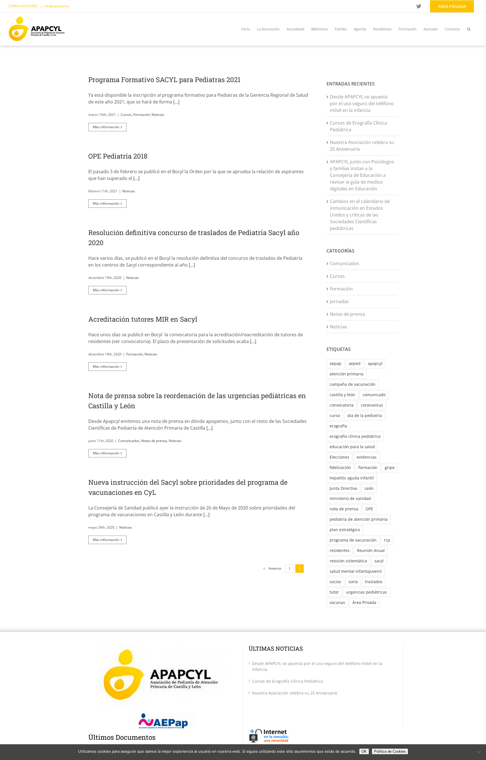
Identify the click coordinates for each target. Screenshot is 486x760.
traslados (373, 581)
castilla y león (342, 394)
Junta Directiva (343, 488)
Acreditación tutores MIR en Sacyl (142, 319)
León (369, 488)
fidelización (340, 467)
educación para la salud (352, 446)
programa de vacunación (353, 540)
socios (335, 581)
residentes (340, 550)
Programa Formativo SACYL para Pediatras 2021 (164, 79)
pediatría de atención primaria (359, 519)
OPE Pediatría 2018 (117, 156)
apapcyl (375, 363)
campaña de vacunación (352, 384)
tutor (334, 592)
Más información (106, 127)
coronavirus (372, 405)
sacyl (379, 560)
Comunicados (129, 440)
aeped (355, 363)
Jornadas (339, 301)
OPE (369, 508)
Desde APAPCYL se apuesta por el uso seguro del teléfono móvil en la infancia (362, 103)
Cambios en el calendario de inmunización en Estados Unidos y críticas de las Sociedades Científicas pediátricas (360, 214)
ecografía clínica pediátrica (355, 436)
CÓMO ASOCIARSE (23, 6)
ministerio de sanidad (350, 498)
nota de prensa (344, 508)
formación (367, 467)
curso (335, 415)
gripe (390, 467)
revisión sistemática (348, 560)
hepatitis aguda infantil (352, 478)
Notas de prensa (154, 440)
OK (364, 751)
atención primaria (346, 373)
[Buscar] (469, 29)
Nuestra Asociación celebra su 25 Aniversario (294, 693)
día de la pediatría (364, 415)
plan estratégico (345, 529)
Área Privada (364, 602)
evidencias (367, 457)
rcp (387, 540)
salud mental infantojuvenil (356, 571)
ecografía (338, 426)
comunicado (374, 394)
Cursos (126, 114)
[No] (479, 752)
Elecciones (339, 457)
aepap (335, 363)
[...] (176, 102)
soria (353, 581)
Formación (141, 114)
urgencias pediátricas (366, 592)
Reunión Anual (371, 550)
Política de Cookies (390, 751)
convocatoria (342, 405)
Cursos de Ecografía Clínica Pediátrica (287, 681)
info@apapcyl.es (56, 6)
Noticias (158, 114)
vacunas (337, 602)
